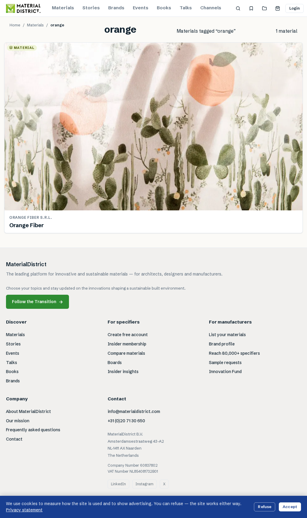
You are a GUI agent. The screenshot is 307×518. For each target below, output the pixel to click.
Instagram (145, 484)
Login (294, 8)
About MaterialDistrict (28, 411)
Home (15, 25)
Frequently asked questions (33, 429)
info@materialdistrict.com (134, 411)
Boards (115, 362)
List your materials (227, 334)
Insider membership (127, 344)
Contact (14, 439)
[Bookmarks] (251, 8)
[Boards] (264, 8)
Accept (290, 506)
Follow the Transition (37, 302)
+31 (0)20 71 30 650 (126, 420)
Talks (186, 8)
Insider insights (123, 371)
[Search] (238, 8)
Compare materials (126, 353)
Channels (210, 8)
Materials (63, 8)
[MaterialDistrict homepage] (23, 8)
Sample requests (225, 362)
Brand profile (222, 344)
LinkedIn (118, 484)
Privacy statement (24, 510)
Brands (116, 8)
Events (140, 8)
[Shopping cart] (277, 8)
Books (164, 8)
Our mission (17, 420)
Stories (91, 8)
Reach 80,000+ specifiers (234, 353)
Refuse (264, 506)
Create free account (128, 334)
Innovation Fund (225, 371)
